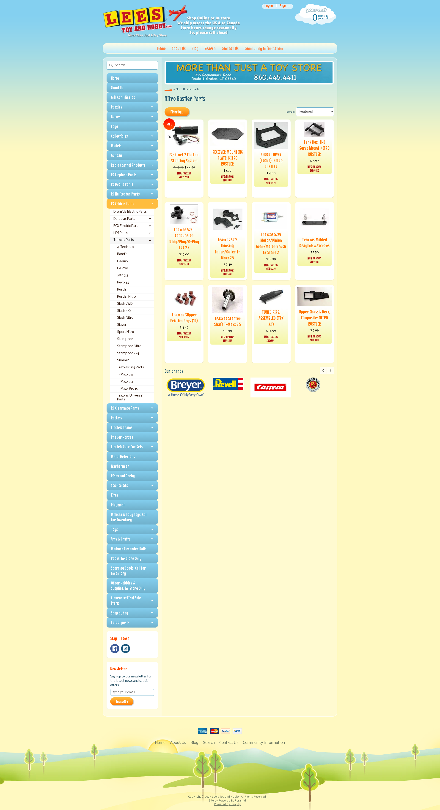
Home (161, 48)
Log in (268, 6)
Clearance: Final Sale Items (126, 600)
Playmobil (118, 504)
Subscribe (122, 701)
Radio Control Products (128, 165)
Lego (114, 126)
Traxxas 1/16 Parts (130, 367)
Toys (114, 529)
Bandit (122, 254)
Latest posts (120, 622)
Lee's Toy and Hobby (225, 797)
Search (210, 48)
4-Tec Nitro (125, 247)
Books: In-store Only (126, 558)
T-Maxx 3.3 (125, 381)
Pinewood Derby (123, 475)
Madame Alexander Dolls (128, 548)
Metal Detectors (123, 456)
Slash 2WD (125, 304)
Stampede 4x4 (128, 353)
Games (116, 116)
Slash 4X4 (124, 311)
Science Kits (119, 485)
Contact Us (230, 48)
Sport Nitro (125, 332)
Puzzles (116, 106)
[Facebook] (114, 648)
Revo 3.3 (123, 282)
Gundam (117, 155)
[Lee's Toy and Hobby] (171, 36)
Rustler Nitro (126, 297)
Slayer (121, 325)
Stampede (125, 339)
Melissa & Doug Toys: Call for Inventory (129, 517)
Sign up (285, 6)
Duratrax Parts (124, 219)
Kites (114, 494)
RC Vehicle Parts (122, 203)
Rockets (116, 417)
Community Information (264, 48)
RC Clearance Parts (125, 407)
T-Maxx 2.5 (125, 374)
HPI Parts (120, 233)
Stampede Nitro (129, 346)
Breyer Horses (122, 437)
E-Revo (122, 268)
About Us (179, 48)
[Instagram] (125, 648)
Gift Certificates (123, 97)
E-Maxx (122, 261)
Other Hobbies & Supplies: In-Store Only (128, 585)
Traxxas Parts (123, 240)
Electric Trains (121, 427)
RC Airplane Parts (124, 174)
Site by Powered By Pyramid (227, 800)
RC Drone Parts (122, 184)
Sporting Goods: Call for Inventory (128, 570)
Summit (123, 360)
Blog (195, 48)
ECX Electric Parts (126, 226)
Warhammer (120, 466)
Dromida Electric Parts (130, 212)
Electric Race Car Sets (127, 446)
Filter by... (177, 112)
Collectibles (119, 136)
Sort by (291, 112)
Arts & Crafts (120, 538)
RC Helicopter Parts (125, 193)
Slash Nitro (125, 318)
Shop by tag (119, 612)
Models (116, 145)
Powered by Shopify (227, 804)
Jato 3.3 (122, 275)
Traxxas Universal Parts (130, 397)
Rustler (122, 289)
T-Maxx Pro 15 (127, 389)
